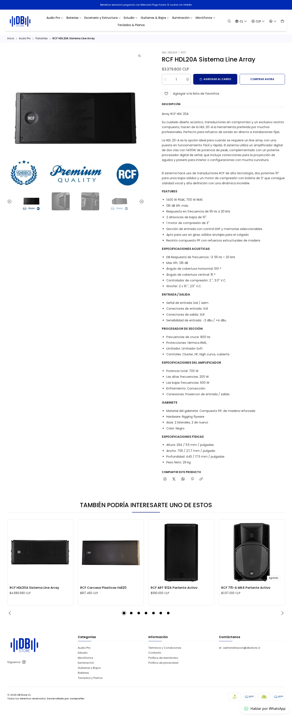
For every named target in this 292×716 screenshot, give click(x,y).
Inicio (10, 38)
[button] (124, 613)
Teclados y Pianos (90, 678)
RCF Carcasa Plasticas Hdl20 (103, 588)
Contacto (154, 653)
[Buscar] (229, 21)
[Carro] (282, 21)
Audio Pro (25, 38)
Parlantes (41, 38)
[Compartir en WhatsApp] (183, 479)
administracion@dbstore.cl (241, 648)
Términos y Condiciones (164, 648)
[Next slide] (140, 201)
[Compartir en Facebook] (165, 479)
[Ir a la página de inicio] (20, 21)
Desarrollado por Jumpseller (65, 698)
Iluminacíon (86, 663)
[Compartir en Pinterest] (192, 479)
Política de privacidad (163, 663)
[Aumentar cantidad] (187, 79)
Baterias (83, 673)
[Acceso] (272, 21)
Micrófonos (85, 658)
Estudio (83, 653)
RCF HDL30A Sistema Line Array (34, 588)
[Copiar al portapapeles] (201, 479)
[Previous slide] (10, 201)
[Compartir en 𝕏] (174, 479)
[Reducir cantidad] (165, 79)
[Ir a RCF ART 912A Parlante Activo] (181, 552)
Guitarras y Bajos (89, 668)
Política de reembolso (163, 658)
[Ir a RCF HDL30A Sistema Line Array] (40, 552)
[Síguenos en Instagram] (24, 662)
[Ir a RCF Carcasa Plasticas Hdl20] (110, 552)
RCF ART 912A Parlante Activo (174, 588)
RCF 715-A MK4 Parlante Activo (245, 588)
